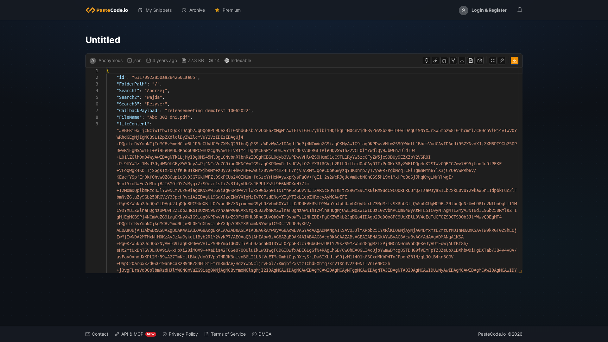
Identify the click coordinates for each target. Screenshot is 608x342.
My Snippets (159, 10)
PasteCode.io (492, 334)
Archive (197, 10)
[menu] (304, 10)
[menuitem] (109, 10)
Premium (232, 10)
